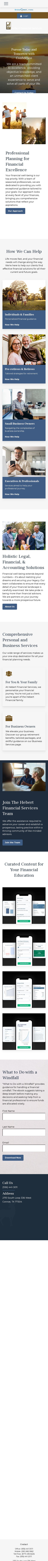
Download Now (13, 1158)
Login (25, 16)
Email (5, 1142)
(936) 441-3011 (27, 1549)
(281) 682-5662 (27, 1551)
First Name (8, 1111)
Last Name (8, 1127)
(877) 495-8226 (28, 1554)
